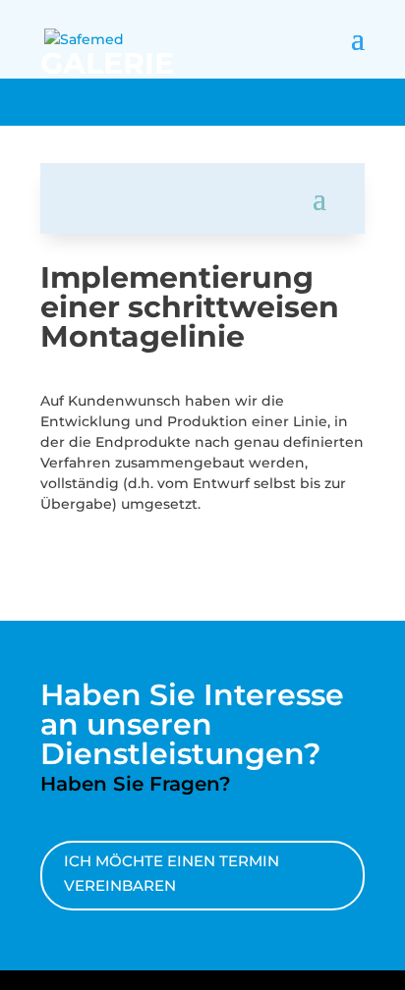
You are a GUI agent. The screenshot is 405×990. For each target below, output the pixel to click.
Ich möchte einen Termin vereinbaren (171, 874)
